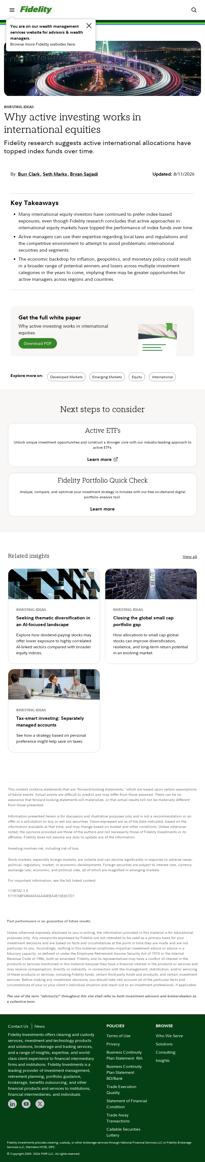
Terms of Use (118, 1035)
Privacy (113, 1044)
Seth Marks (55, 174)
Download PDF (38, 343)
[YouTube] (26, 1103)
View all (190, 556)
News (39, 1026)
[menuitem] (12, 10)
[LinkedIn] (12, 1103)
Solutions (164, 1044)
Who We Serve (169, 1035)
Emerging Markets (107, 376)
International (162, 376)
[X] (40, 1103)
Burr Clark (29, 174)
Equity (137, 376)
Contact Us (18, 1026)
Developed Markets (66, 376)
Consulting (166, 1052)
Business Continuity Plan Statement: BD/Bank (124, 1072)
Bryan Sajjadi (84, 174)
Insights (163, 1060)
